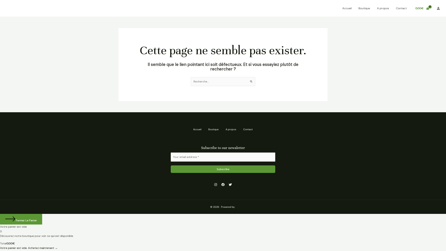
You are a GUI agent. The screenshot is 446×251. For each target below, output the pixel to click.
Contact (401, 8)
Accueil (347, 8)
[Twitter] (230, 184)
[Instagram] (215, 184)
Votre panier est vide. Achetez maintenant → (29, 248)
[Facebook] (223, 184)
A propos (383, 8)
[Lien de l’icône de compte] (438, 8)
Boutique (364, 8)
